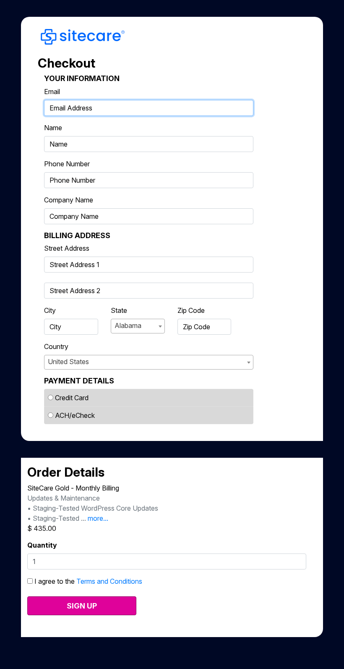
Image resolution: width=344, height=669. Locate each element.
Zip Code (191, 310)
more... (98, 518)
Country (56, 346)
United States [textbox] (68, 361)
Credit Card (72, 398)
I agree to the (87, 581)
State (119, 310)
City (50, 310)
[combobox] (138, 326)
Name (53, 127)
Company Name (68, 200)
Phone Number (67, 164)
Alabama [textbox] (128, 325)
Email (52, 91)
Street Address (66, 248)
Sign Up (82, 605)
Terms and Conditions (109, 581)
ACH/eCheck (75, 415)
